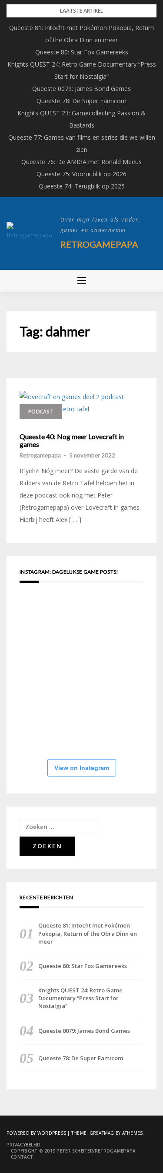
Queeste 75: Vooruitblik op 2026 (81, 174)
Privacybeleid (23, 1145)
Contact (22, 1157)
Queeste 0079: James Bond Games (81, 88)
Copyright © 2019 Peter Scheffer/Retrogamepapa (73, 1151)
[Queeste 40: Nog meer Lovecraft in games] (78, 403)
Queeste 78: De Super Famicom (81, 101)
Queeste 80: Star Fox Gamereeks (81, 52)
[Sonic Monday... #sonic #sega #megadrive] (98, 726)
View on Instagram (81, 767)
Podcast (40, 411)
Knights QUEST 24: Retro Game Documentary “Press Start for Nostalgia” (80, 998)
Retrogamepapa (99, 244)
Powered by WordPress (36, 1133)
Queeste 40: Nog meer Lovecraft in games (72, 440)
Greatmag (102, 1133)
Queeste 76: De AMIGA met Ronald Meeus (81, 162)
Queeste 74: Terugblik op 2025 (82, 186)
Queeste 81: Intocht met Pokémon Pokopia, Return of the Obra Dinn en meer (87, 933)
